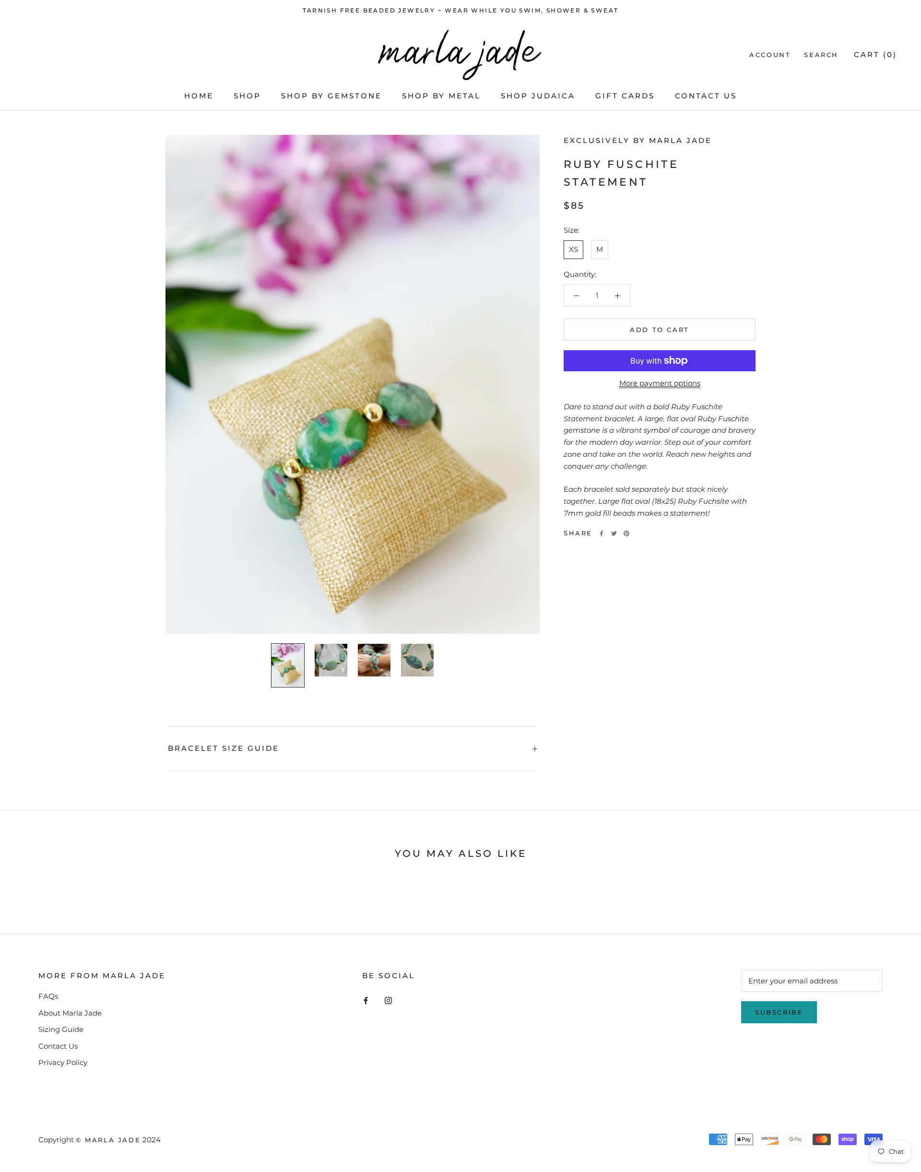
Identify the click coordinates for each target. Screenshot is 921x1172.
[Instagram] (388, 1000)
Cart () (875, 54)
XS (573, 249)
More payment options (659, 383)
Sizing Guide (60, 1029)
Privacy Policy (62, 1062)
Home (198, 95)
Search (821, 55)
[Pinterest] (626, 533)
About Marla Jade (70, 1013)
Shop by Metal (441, 95)
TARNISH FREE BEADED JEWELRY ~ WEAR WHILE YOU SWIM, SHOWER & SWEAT (461, 10)
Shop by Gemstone (331, 95)
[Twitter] (614, 533)
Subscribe (779, 1012)
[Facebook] (601, 533)
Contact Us (706, 95)
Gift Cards (625, 95)
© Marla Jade (108, 1140)
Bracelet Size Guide (223, 748)
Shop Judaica (538, 95)
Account (770, 55)
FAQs (48, 996)
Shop (247, 95)
